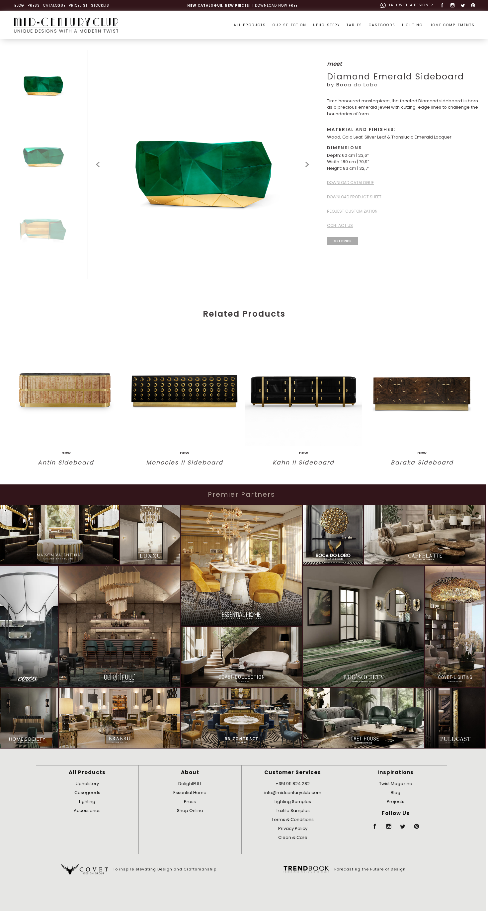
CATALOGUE (54, 5)
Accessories (87, 810)
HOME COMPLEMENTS (452, 25)
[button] (307, 164)
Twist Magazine (395, 783)
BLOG (19, 5)
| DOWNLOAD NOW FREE (242, 5)
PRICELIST (78, 5)
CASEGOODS (382, 25)
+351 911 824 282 (293, 783)
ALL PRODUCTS (250, 25)
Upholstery (87, 783)
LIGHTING (412, 25)
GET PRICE (342, 241)
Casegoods (87, 792)
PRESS (34, 5)
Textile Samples (293, 810)
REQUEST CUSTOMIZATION (352, 211)
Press (190, 801)
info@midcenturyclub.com (292, 792)
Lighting (87, 801)
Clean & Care (292, 837)
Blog (395, 792)
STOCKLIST (101, 5)
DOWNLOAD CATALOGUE (350, 182)
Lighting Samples (293, 801)
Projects (395, 801)
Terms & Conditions (293, 819)
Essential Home (189, 792)
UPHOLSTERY (326, 25)
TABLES (354, 25)
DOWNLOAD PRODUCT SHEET (354, 197)
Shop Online (190, 810)
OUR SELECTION (289, 25)
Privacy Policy (292, 828)
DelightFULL (190, 783)
